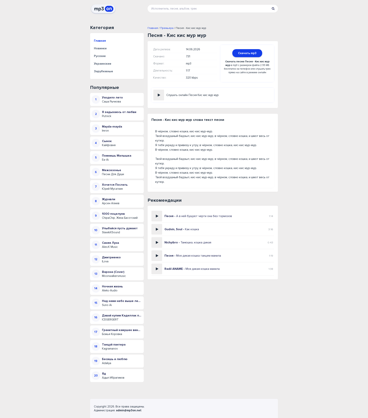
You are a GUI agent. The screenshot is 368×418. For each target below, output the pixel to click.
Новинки (100, 48)
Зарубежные (103, 71)
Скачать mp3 (247, 53)
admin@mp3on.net (128, 410)
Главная (100, 41)
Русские (100, 56)
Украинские (102, 64)
